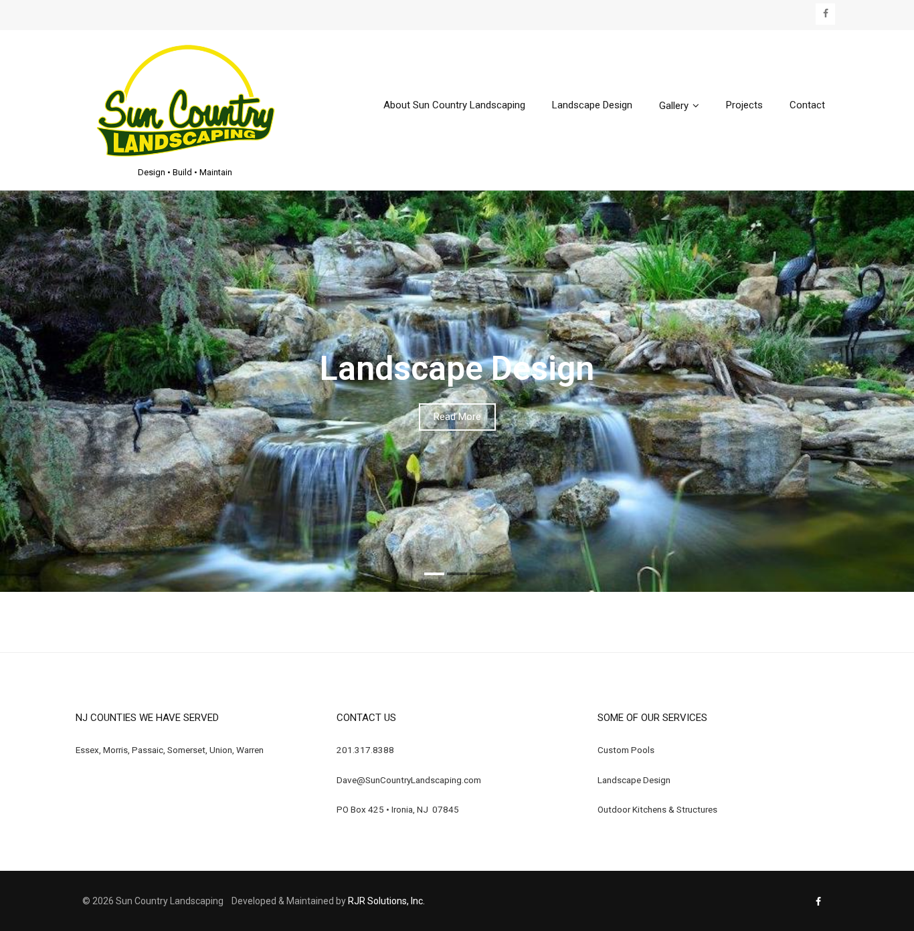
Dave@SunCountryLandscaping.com (409, 779)
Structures (696, 809)
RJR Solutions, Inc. (386, 901)
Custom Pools (626, 749)
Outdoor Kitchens (632, 809)
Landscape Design (634, 779)
